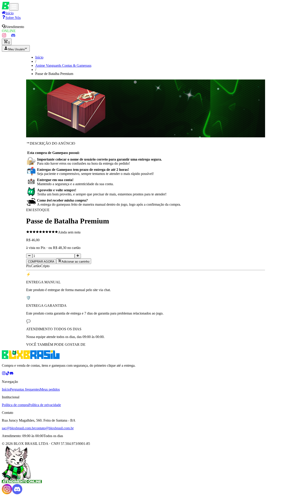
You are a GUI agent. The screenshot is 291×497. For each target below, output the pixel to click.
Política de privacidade (44, 405)
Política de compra (15, 405)
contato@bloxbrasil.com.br (54, 428)
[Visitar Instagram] (4, 36)
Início (39, 57)
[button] (145, 28)
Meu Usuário (16, 49)
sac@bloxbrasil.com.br (18, 428)
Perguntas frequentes (25, 389)
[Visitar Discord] (13, 36)
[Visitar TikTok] (8, 36)
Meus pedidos (50, 389)
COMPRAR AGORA (41, 261)
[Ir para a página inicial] (5, 8)
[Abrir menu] (13, 7)
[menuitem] (11, 18)
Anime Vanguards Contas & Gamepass (63, 65)
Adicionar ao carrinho (75, 261)
